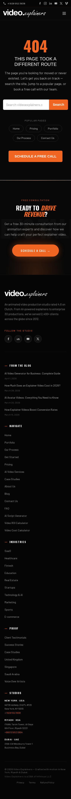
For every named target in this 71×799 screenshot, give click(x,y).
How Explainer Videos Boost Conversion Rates (31, 409)
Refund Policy (47, 782)
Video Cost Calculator (17, 530)
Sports (9, 609)
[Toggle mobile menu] (64, 13)
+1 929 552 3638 (13, 712)
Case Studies (12, 479)
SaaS (8, 550)
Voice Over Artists (15, 681)
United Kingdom (14, 659)
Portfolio (53, 128)
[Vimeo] (66, 3)
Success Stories (14, 644)
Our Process (24, 138)
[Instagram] (45, 3)
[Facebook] (39, 3)
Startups (10, 587)
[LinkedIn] (50, 3)
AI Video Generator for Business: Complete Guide (32, 373)
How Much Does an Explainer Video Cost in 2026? (32, 385)
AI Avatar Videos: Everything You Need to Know (32, 397)
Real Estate (11, 580)
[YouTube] (55, 3)
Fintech (9, 565)
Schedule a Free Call (35, 156)
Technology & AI (14, 594)
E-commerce (12, 616)
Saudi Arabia (12, 674)
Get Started (12, 457)
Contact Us (47, 138)
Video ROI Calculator (16, 522)
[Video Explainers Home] (24, 13)
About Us (10, 486)
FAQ (7, 508)
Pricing (34, 128)
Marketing (10, 602)
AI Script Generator (16, 515)
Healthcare (11, 558)
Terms (32, 782)
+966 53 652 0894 (14, 732)
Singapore (10, 666)
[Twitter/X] (38, 339)
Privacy (20, 782)
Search (58, 104)
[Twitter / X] (61, 3)
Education (10, 573)
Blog (7, 493)
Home (16, 128)
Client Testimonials (15, 637)
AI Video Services (14, 471)
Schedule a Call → (35, 250)
